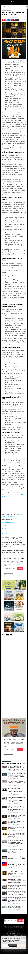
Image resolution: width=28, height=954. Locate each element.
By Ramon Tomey (16, 869)
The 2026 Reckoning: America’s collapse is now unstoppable (15, 887)
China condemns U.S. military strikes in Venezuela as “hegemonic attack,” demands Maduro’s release (17, 783)
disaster (19, 537)
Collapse (13, 537)
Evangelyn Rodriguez (14, 17)
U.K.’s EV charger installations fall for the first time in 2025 (16, 822)
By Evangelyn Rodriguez (18, 830)
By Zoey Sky (15, 778)
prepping (19, 542)
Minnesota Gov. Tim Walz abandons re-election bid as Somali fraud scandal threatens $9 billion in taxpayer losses (16, 799)
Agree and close (12, 945)
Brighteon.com (6, 529)
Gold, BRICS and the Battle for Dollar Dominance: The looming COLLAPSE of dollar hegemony (15, 873)
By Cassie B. (15, 794)
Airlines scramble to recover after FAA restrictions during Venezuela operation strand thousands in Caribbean (16, 808)
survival (23, 544)
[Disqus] (14, 656)
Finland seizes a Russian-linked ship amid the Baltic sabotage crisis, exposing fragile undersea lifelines (17, 775)
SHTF (18, 544)
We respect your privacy (20, 928)
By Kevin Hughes (16, 818)
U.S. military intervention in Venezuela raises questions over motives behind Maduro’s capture (16, 768)
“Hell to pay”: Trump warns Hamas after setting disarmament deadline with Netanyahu (16, 835)
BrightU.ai (5, 526)
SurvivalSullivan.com (8, 522)
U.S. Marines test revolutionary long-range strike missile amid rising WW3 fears (15, 851)
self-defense (13, 544)
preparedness (6, 542)
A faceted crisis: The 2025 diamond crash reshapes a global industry (16, 893)
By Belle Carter (16, 785)
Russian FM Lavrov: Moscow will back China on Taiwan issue (15, 907)
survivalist (5, 546)
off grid (18, 541)
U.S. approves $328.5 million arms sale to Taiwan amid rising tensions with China (16, 900)
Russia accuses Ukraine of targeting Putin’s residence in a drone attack (16, 857)
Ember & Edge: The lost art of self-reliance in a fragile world (16, 816)
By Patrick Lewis (16, 860)
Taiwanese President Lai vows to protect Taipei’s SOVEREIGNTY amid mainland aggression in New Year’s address (16, 865)
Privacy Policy (10, 941)
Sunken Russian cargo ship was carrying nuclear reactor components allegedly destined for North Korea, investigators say (16, 843)
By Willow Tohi (16, 895)
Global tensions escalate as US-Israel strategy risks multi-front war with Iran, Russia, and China (17, 881)
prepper (13, 542)
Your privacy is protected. (8, 573)
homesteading (12, 541)
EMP (17, 539)
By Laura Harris (16, 824)
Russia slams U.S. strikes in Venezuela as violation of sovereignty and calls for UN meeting (15, 791)
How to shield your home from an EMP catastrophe (16, 828)
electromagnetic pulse (8, 539)
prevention (5, 544)
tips (10, 546)
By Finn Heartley (16, 770)
